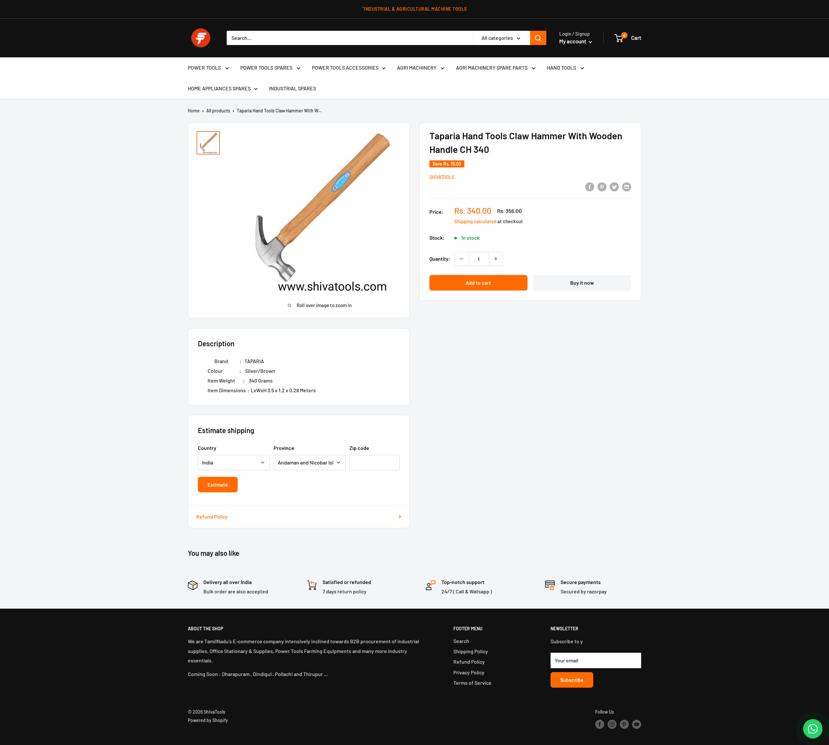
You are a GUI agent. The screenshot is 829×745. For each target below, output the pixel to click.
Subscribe (572, 680)
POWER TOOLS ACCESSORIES (345, 67)
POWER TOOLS (205, 67)
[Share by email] (626, 186)
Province (284, 448)
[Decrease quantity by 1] (461, 259)
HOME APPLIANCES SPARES (219, 88)
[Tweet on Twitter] (614, 186)
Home (194, 110)
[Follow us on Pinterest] (624, 724)
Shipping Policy (470, 651)
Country (207, 448)
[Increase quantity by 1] (496, 259)
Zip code (359, 448)
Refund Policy (212, 516)
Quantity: (439, 259)
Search (461, 641)
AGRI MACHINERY (417, 67)
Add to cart (478, 283)
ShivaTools (441, 177)
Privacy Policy (468, 672)
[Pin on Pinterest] (602, 186)
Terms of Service (472, 683)
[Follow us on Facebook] (599, 724)
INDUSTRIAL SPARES (292, 88)
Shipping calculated (475, 221)
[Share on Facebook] (589, 186)
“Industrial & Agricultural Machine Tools (414, 9)
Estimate (218, 484)
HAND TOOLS (562, 67)
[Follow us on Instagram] (612, 724)
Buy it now (582, 283)
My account (573, 41)
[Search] (538, 38)
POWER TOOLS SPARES (266, 67)
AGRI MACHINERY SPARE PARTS (492, 67)
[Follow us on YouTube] (636, 724)
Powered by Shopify (208, 720)
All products (218, 110)
